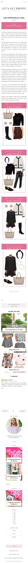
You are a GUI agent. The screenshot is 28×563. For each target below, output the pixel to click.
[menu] (2, 1)
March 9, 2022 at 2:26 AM (10, 381)
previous (22, 411)
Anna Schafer (8, 380)
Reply (2, 388)
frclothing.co (19, 386)
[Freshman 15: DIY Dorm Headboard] (14, 463)
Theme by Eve (19, 561)
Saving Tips (14, 304)
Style (19, 304)
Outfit (9, 304)
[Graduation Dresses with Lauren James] (14, 480)
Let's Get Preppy (12, 561)
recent (5, 411)
